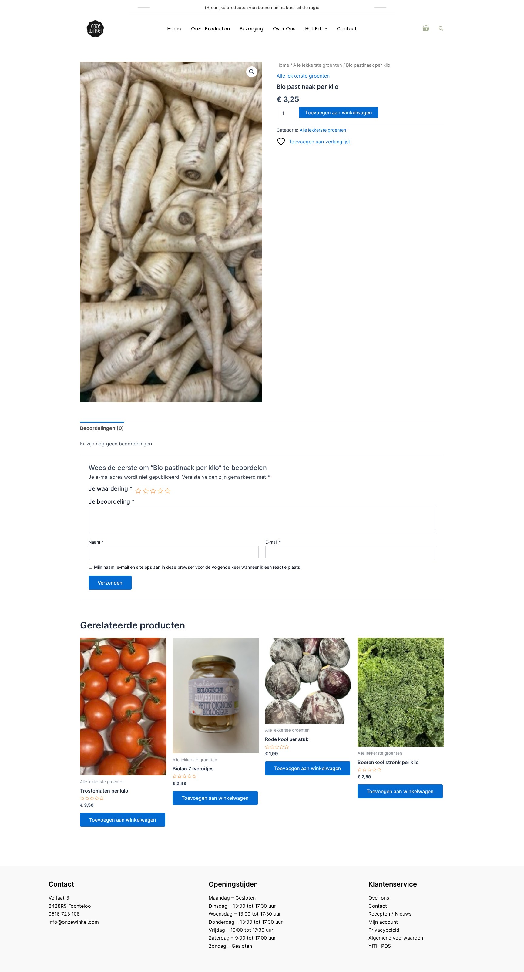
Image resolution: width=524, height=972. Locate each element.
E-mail (273, 542)
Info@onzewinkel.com (74, 922)
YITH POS (379, 946)
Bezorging (251, 28)
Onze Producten (210, 28)
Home (174, 28)
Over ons (284, 28)
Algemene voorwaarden (395, 938)
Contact (347, 28)
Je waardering (111, 488)
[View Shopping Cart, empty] (426, 28)
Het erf (313, 28)
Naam (96, 542)
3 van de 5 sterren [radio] (153, 491)
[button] (441, 28)
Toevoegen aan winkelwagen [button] (122, 820)
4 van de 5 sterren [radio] (160, 491)
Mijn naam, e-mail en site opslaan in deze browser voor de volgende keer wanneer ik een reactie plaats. (197, 567)
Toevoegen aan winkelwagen (338, 112)
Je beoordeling (112, 501)
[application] (324, 29)
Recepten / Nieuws (389, 914)
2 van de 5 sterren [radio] (146, 491)
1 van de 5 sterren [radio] (138, 491)
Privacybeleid (383, 930)
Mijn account (383, 922)
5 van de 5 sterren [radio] (167, 491)
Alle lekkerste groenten (317, 65)
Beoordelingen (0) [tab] (102, 428)
